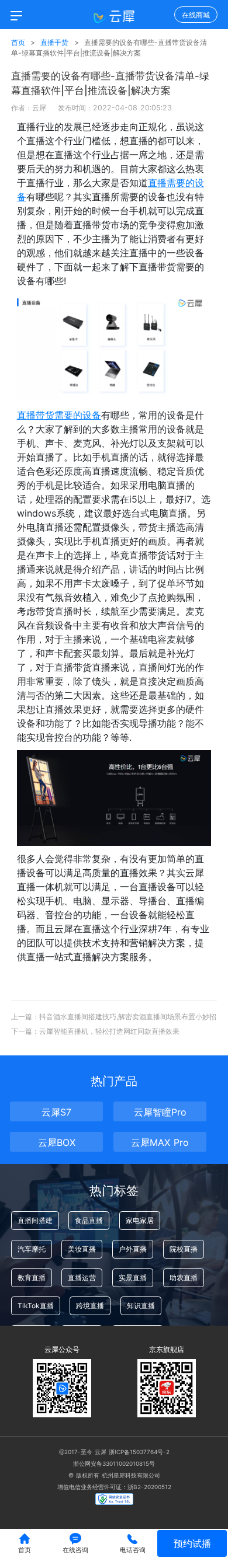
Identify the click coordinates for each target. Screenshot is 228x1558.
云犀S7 (56, 1112)
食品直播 (89, 1220)
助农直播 (184, 1277)
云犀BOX (56, 1142)
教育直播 (32, 1277)
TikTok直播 (36, 1305)
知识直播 (141, 1305)
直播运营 (82, 1277)
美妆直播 (82, 1249)
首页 (18, 42)
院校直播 (184, 1249)
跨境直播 (90, 1305)
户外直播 (133, 1249)
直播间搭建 (35, 1220)
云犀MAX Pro (160, 1142)
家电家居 (140, 1220)
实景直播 (133, 1277)
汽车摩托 (32, 1249)
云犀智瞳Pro (160, 1112)
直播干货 (55, 42)
